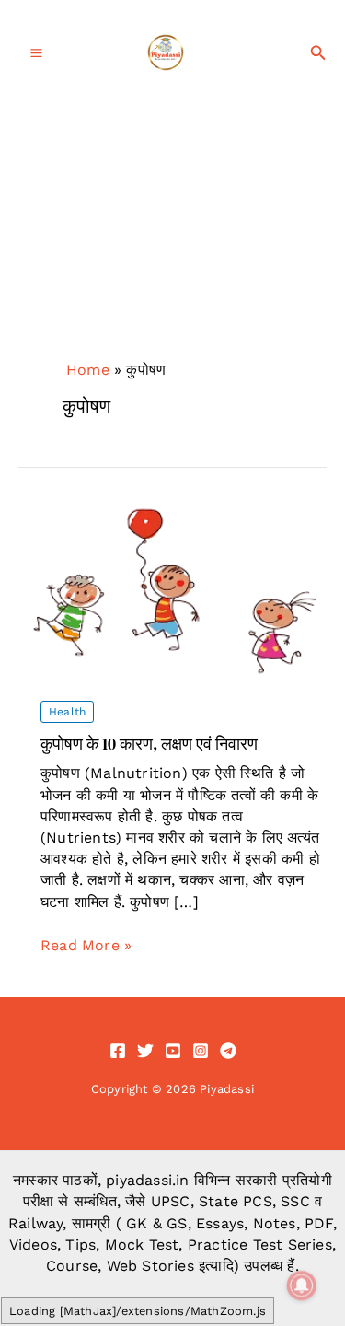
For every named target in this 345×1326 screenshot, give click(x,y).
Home (87, 369)
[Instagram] (200, 1050)
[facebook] (117, 1050)
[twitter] (145, 1050)
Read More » (86, 946)
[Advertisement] (172, 255)
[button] (318, 52)
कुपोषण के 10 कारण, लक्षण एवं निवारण (149, 743)
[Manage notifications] (301, 1285)
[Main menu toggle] (36, 53)
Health (67, 711)
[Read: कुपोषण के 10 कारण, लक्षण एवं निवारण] (172, 590)
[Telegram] (228, 1050)
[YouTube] (173, 1050)
